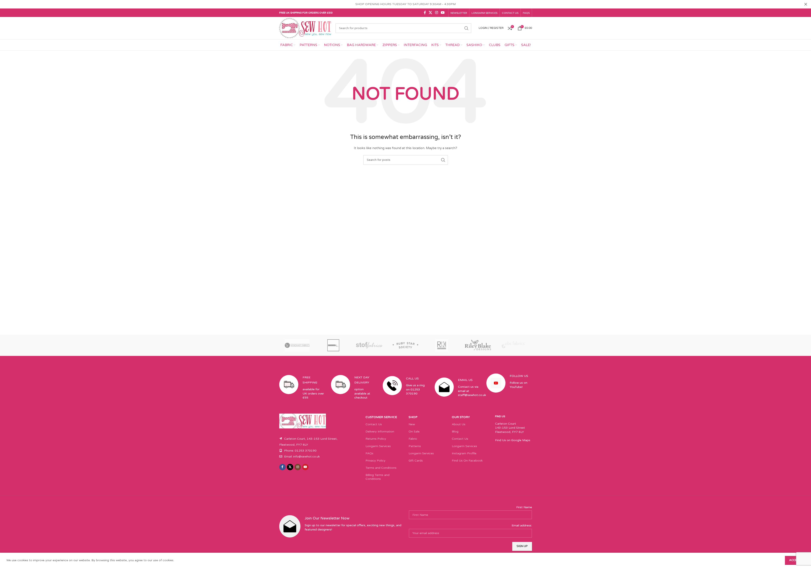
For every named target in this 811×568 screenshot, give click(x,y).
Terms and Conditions (381, 468)
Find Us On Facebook (467, 460)
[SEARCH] (466, 28)
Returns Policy (376, 439)
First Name (524, 507)
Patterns (415, 446)
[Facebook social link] (424, 12)
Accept (794, 560)
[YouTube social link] (442, 12)
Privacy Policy (375, 460)
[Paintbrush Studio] (514, 345)
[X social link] (430, 12)
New (412, 424)
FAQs (369, 453)
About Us (458, 424)
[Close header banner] (805, 4)
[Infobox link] (302, 391)
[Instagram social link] (436, 12)
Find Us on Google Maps (512, 440)
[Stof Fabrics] (369, 345)
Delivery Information (380, 431)
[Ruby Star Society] (405, 345)
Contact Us (374, 424)
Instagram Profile (464, 453)
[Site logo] (305, 28)
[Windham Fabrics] (297, 345)
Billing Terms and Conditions (377, 477)
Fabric (413, 439)
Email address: (522, 525)
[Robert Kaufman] (442, 345)
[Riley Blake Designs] (478, 345)
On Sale (414, 431)
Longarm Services (378, 446)
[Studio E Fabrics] (333, 345)
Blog (455, 431)
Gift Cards (416, 460)
